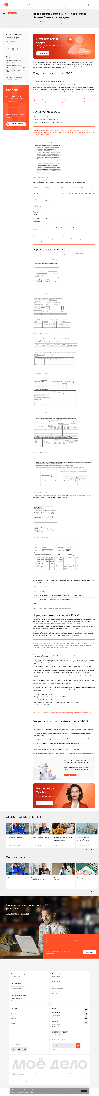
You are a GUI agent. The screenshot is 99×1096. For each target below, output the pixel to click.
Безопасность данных (54, 1077)
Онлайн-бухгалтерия (15, 976)
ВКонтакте (8, 48)
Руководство (14, 1018)
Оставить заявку (42, 53)
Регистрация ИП (56, 976)
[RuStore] (24, 1049)
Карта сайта (72, 1077)
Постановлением (38, 132)
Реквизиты (13, 1013)
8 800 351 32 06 (56, 1022)
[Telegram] (86, 1014)
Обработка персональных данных (18, 1077)
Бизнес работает (51, 4)
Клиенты (13, 1023)
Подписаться (89, 952)
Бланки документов (56, 991)
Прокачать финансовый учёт (18, 995)
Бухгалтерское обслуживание (17, 986)
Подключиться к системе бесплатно (57, 103)
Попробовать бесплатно (44, 802)
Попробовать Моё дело (11, 79)
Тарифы (13, 979)
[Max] (86, 1009)
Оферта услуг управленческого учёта (76, 1073)
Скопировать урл (17, 48)
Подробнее (70, 775)
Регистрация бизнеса (57, 974)
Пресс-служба (14, 1021)
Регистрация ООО (56, 981)
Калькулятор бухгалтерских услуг (18, 991)
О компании (14, 1008)
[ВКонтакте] (86, 1018)
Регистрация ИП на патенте (58, 979)
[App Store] (19, 1049)
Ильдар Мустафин (40, 21)
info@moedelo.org (56, 1026)
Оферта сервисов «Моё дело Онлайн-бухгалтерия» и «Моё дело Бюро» (19, 1073)
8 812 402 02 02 (56, 1017)
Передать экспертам (16, 983)
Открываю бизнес (33, 4)
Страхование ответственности (36, 1077)
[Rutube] (86, 1022)
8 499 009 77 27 (56, 1013)
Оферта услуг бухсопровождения (37, 1073)
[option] (17, 835)
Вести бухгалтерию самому (18, 974)
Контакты (13, 1016)
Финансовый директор (16, 1000)
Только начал (42, 4)
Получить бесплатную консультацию (17, 124)
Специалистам (61, 4)
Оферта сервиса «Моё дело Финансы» (57, 1073)
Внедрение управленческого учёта (18, 998)
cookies (24, 1089)
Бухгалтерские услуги (16, 988)
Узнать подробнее (10, 41)
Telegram (13, 48)
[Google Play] (13, 1049)
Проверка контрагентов (57, 988)
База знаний (55, 993)
